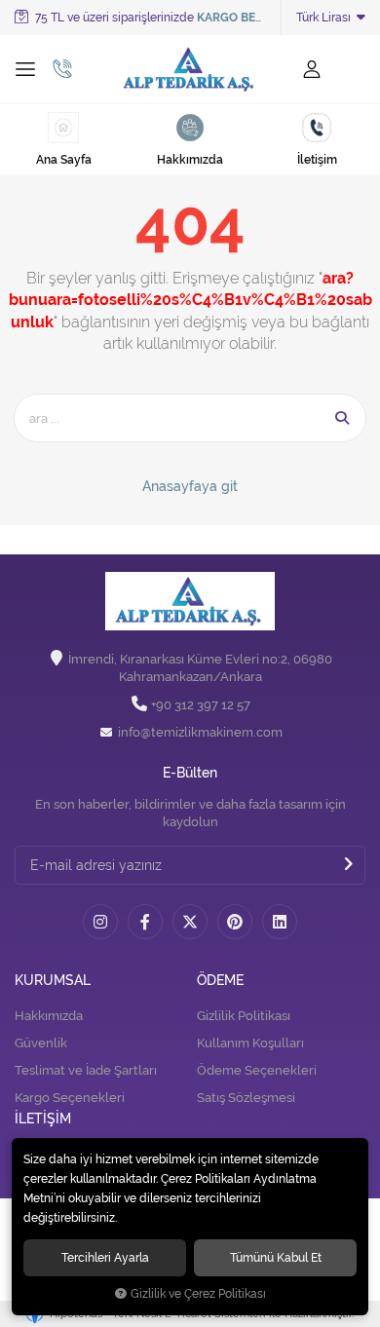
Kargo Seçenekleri (70, 1097)
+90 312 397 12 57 (200, 705)
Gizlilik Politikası (243, 1015)
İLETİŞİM (43, 1119)
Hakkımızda (49, 1015)
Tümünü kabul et (276, 1257)
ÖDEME (220, 980)
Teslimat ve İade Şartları (86, 1070)
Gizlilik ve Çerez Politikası (198, 1294)
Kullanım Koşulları (250, 1043)
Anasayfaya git (190, 486)
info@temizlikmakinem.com (200, 732)
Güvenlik (41, 1043)
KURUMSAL (53, 980)
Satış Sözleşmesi (246, 1097)
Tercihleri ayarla (105, 1257)
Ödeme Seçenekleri (257, 1070)
